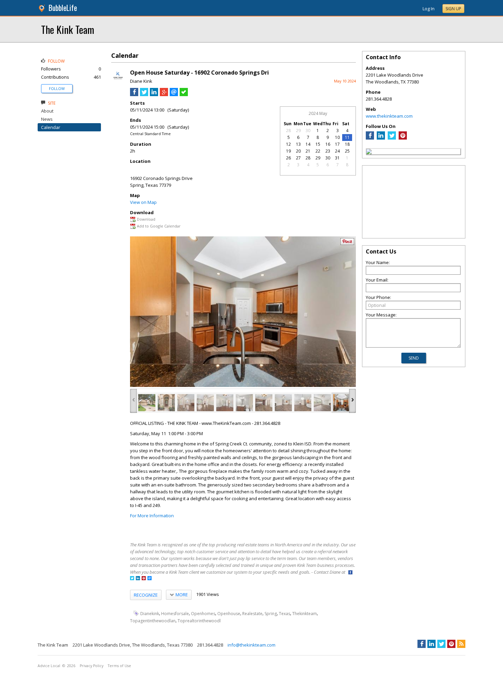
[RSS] (461, 644)
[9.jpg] (303, 402)
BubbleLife (63, 7)
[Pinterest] (403, 138)
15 (317, 144)
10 (337, 137)
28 (288, 130)
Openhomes (203, 613)
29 (298, 130)
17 (337, 144)
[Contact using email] (149, 578)
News (47, 119)
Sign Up (453, 9)
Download (146, 219)
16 (327, 144)
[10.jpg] (322, 402)
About (47, 111)
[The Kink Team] (369, 153)
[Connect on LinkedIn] (138, 578)
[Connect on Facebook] (350, 572)
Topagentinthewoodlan (153, 621)
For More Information (152, 515)
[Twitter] (392, 138)
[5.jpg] (225, 402)
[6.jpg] (244, 402)
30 (308, 130)
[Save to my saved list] (184, 94)
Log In (429, 8)
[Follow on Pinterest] (144, 578)
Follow (57, 88)
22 (317, 151)
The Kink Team (67, 29)
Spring (271, 613)
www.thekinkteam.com (389, 116)
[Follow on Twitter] (132, 578)
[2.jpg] (166, 402)
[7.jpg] (264, 402)
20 (298, 151)
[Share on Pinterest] (347, 243)
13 (298, 144)
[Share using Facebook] (134, 94)
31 (337, 158)
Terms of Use (119, 665)
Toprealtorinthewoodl (199, 621)
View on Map (143, 202)
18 (347, 144)
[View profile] (118, 81)
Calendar (50, 127)
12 (288, 144)
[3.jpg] (186, 402)
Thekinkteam (304, 613)
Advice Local (49, 665)
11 (347, 137)
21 (308, 151)
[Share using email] (174, 94)
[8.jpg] (283, 402)
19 (288, 151)
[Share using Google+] (164, 94)
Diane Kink (141, 81)
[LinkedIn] (381, 138)
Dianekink (149, 613)
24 (337, 151)
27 (298, 158)
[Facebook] (370, 138)
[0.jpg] (147, 402)
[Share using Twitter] (144, 94)
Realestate (252, 613)
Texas (284, 613)
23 (327, 151)
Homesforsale (175, 613)
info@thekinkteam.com (251, 645)
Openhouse (228, 613)
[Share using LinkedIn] (154, 94)
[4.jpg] (205, 402)
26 (288, 158)
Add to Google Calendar (159, 226)
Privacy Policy (91, 665)
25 (347, 151)
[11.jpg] (342, 402)
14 (308, 144)
